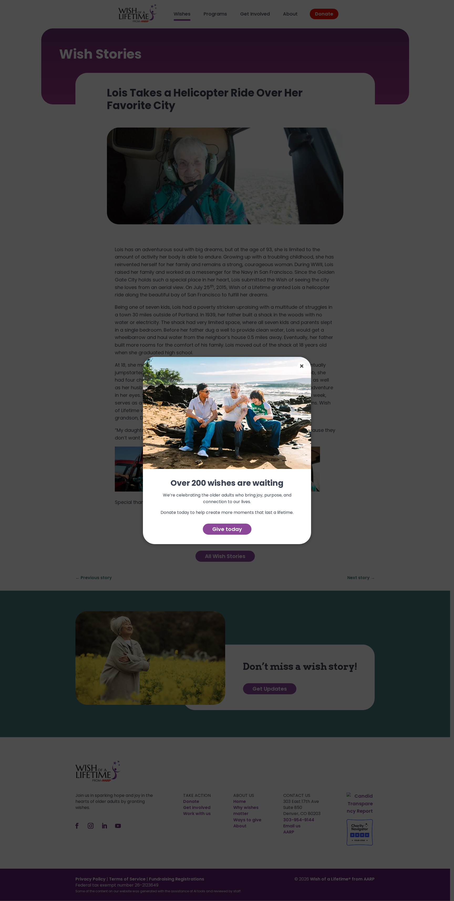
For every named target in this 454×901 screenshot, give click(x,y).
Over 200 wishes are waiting (227, 483)
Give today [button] (227, 529)
